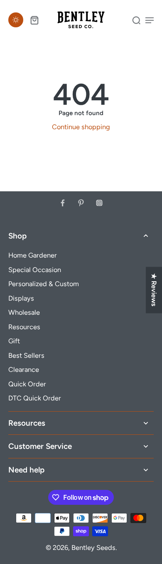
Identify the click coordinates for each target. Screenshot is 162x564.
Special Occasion (34, 269)
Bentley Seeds (93, 547)
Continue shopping (81, 127)
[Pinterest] (81, 203)
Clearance (23, 369)
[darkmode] (15, 19)
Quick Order (27, 384)
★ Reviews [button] (154, 289)
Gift (14, 341)
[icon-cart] (34, 20)
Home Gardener (32, 255)
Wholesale (24, 312)
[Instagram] (99, 203)
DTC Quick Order (34, 398)
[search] (136, 20)
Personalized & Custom (43, 284)
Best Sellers (26, 355)
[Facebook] (63, 203)
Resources (24, 327)
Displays (21, 298)
